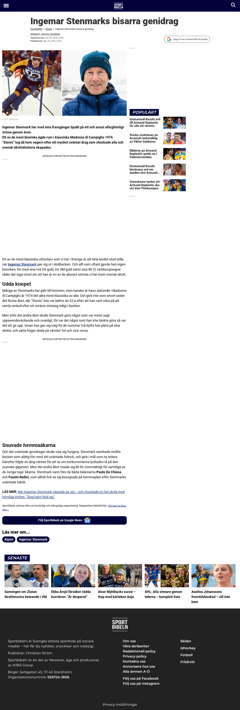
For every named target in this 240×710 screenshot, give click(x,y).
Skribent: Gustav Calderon (45, 34)
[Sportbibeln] (118, 6)
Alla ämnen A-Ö (136, 671)
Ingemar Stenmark (22, 264)
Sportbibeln (36, 29)
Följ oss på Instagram (141, 683)
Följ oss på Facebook (141, 678)
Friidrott (187, 662)
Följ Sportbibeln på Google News (60, 520)
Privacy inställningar (120, 704)
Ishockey (188, 648)
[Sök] (233, 5)
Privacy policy (134, 656)
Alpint (8, 539)
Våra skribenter (136, 646)
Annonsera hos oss (139, 666)
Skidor (48, 29)
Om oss (129, 641)
